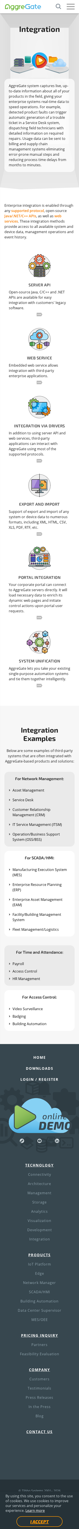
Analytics (39, 1211)
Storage (39, 1202)
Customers (39, 1379)
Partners (39, 1344)
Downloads (39, 1068)
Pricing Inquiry (39, 1335)
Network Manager (39, 1282)
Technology (39, 1165)
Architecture (39, 1183)
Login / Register (39, 1079)
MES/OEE (39, 1319)
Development (39, 1229)
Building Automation (39, 1301)
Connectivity (39, 1174)
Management (39, 1193)
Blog (40, 1416)
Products (39, 1255)
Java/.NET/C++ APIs (20, 216)
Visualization (39, 1220)
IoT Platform (39, 1264)
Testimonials (39, 1388)
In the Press (40, 1406)
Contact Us (39, 1431)
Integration (39, 1239)
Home (39, 1057)
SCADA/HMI (39, 1291)
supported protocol (27, 210)
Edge (39, 1273)
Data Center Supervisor (39, 1310)
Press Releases (39, 1397)
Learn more (35, 1510)
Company (39, 1369)
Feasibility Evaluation (39, 1354)
